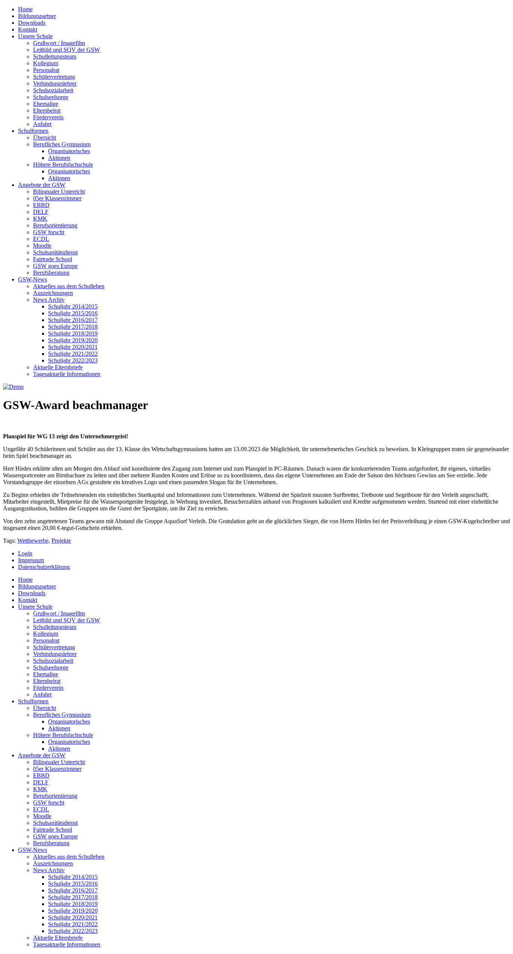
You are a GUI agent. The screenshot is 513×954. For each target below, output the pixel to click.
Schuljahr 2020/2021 (73, 347)
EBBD (41, 205)
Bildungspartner (37, 16)
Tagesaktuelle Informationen (66, 374)
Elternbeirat (46, 110)
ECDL (41, 239)
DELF (40, 212)
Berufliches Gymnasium (62, 144)
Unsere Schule (35, 36)
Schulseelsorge (50, 97)
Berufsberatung (51, 272)
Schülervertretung (54, 77)
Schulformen (33, 131)
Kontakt (27, 29)
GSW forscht (48, 232)
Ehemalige (45, 104)
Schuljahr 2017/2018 (73, 327)
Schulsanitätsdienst (55, 252)
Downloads (31, 23)
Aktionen (59, 158)
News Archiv (49, 299)
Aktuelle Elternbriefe (58, 367)
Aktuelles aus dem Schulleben (68, 286)
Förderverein (48, 117)
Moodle (42, 245)
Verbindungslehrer (55, 83)
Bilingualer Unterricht (59, 191)
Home (25, 9)
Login (25, 553)
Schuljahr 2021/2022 (73, 354)
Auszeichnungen (53, 293)
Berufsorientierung (55, 225)
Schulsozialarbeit (53, 90)
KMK (40, 218)
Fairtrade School (52, 259)
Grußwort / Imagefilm (59, 43)
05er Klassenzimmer (57, 198)
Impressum (31, 560)
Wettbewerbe (32, 540)
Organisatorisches (69, 151)
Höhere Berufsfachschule (63, 164)
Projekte (61, 540)
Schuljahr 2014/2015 (73, 306)
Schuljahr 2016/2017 (73, 320)
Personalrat (46, 70)
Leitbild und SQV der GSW (66, 50)
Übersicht (44, 137)
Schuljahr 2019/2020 (73, 340)
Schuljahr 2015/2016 (73, 313)
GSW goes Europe (55, 266)
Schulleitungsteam (54, 56)
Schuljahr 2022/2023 (73, 360)
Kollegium (45, 63)
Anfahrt (42, 124)
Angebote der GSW (41, 185)
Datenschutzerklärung (44, 567)
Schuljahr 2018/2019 (73, 333)
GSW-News (32, 279)
